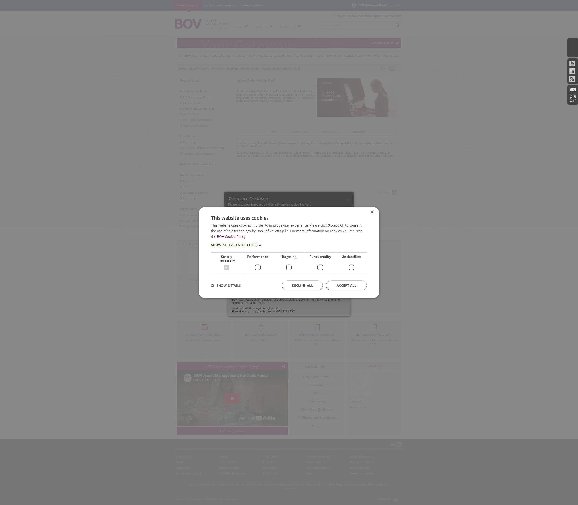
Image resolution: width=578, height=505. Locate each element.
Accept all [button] (346, 285)
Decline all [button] (302, 285)
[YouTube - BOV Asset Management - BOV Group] (572, 65)
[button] (289, 245)
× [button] (372, 212)
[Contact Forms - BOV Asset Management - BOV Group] (572, 95)
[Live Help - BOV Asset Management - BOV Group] (572, 47)
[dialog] (289, 252)
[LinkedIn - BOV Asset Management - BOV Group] (572, 73)
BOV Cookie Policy (231, 236)
